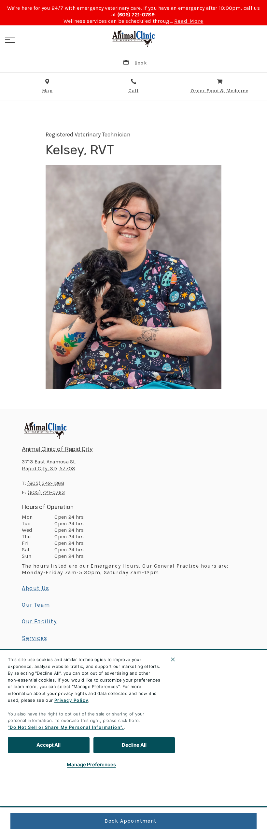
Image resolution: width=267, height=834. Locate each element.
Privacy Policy (71, 700)
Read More (189, 21)
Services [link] (34, 638)
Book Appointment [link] (130, 821)
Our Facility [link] (39, 621)
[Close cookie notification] (173, 659)
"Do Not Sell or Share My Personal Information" (65, 727)
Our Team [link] (36, 605)
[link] (133, 38)
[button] (10, 40)
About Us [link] (35, 588)
